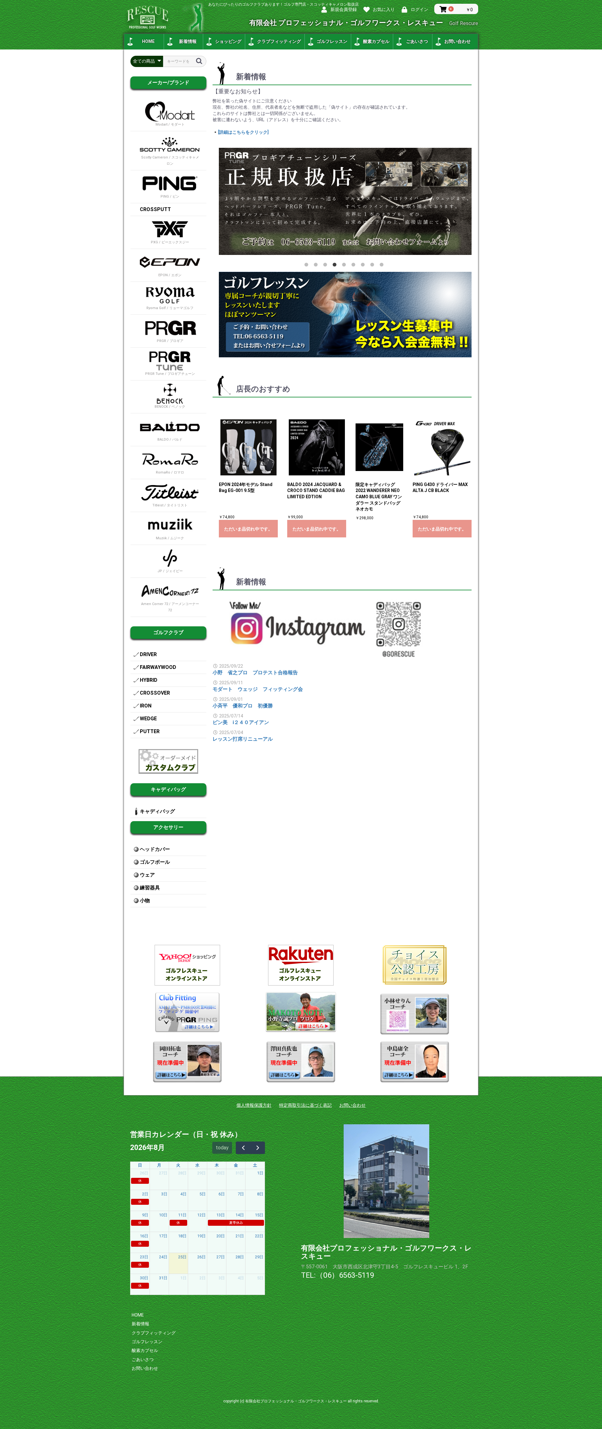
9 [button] (383, 266)
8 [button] (373, 266)
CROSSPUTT (155, 209)
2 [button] (317, 266)
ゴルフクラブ (168, 632)
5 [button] (345, 266)
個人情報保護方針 (254, 1105)
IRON (145, 706)
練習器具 (150, 888)
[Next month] (257, 1148)
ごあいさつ (417, 41)
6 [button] (354, 266)
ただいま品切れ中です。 (248, 528)
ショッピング (228, 41)
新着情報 (188, 41)
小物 (145, 900)
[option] (345, 201)
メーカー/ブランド (168, 82)
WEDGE (148, 719)
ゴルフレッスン (332, 41)
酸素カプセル (376, 41)
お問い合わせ (457, 41)
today (222, 1148)
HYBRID (148, 680)
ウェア (147, 875)
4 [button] (336, 266)
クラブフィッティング (279, 41)
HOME (148, 41)
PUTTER (150, 731)
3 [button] (326, 266)
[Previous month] (243, 1148)
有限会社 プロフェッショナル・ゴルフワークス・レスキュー (363, 23)
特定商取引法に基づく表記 (305, 1105)
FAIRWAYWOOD (158, 667)
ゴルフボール (155, 862)
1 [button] (307, 266)
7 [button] (364, 266)
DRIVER (148, 654)
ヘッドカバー (155, 849)
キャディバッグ (168, 789)
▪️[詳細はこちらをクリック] (241, 132)
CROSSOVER (155, 693)
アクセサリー (168, 827)
